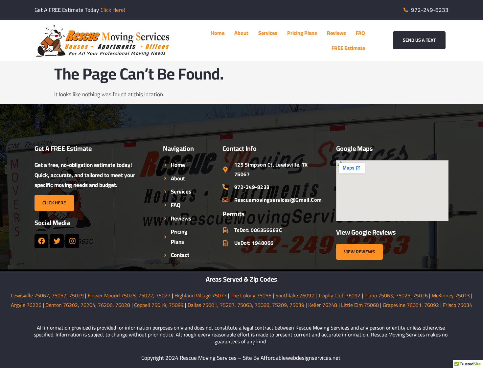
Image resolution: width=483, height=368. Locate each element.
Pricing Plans (302, 33)
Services (267, 33)
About (241, 33)
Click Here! (113, 10)
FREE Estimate (348, 48)
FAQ (360, 33)
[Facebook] (41, 241)
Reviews (336, 33)
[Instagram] (72, 241)
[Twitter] (57, 241)
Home (217, 33)
